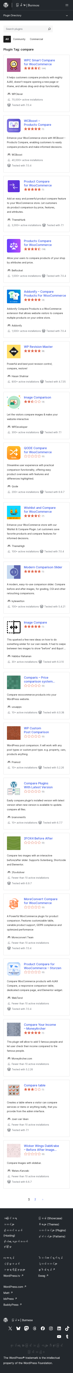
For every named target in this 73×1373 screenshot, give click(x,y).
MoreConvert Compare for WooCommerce (41, 901)
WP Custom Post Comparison (36, 730)
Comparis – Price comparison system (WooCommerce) (38, 680)
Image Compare (35, 622)
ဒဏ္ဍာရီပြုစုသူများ (14, 1269)
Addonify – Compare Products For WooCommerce (45, 293)
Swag (43, 1275)
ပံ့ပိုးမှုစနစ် (11, 1263)
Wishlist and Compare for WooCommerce (40, 509)
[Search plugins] (49, 29)
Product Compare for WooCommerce (38, 183)
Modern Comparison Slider (43, 567)
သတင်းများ (8, 1224)
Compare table (34, 1085)
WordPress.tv (13, 1275)
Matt (8, 1293)
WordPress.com (14, 1286)
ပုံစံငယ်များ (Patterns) (51, 1236)
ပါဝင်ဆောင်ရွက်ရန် (50, 1257)
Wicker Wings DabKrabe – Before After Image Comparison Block (41, 1148)
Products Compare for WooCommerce (38, 243)
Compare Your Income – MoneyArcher (40, 1026)
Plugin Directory (12, 15)
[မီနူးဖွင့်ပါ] (67, 5)
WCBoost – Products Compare (37, 122)
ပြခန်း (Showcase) (50, 1218)
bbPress (10, 1298)
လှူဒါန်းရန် (46, 1269)
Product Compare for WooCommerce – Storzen (42, 966)
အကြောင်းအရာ (10, 1218)
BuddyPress (12, 1304)
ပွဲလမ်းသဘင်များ (47, 1263)
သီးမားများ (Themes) (48, 1224)
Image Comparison (37, 397)
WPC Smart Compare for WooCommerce (39, 62)
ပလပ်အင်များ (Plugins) (52, 1230)
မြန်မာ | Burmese (22, 1320)
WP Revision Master (38, 346)
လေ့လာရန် (8, 1257)
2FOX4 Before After (38, 838)
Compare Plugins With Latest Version (38, 785)
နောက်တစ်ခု (43, 1199)
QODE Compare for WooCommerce (38, 450)
